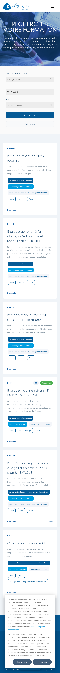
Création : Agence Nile (46, 670)
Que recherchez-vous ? (17, 73)
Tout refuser (42, 662)
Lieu (8, 86)
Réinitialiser (30, 124)
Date (8, 98)
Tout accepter (22, 662)
